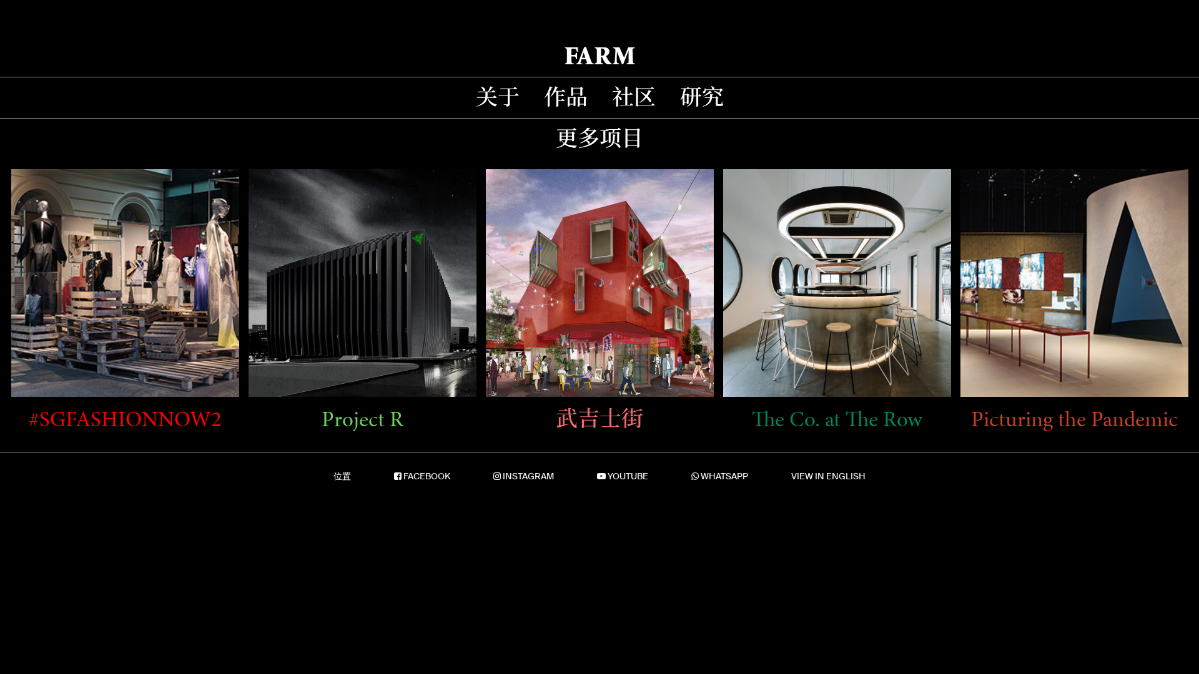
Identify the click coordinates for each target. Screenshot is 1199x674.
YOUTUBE (628, 476)
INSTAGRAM (528, 476)
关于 (498, 97)
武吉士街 (599, 419)
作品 (566, 97)
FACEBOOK (426, 476)
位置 (342, 476)
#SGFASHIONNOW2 (125, 419)
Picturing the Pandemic (1074, 419)
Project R (362, 419)
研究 (702, 97)
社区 (634, 97)
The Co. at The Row (837, 419)
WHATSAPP (724, 476)
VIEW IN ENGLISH (828, 476)
